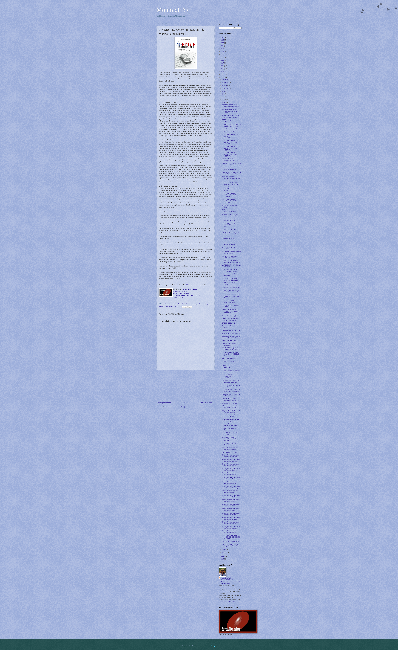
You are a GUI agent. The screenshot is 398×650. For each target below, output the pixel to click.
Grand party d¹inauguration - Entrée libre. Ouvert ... (230, 257)
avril (223, 100)
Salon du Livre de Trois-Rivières (231, 129)
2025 (222, 40)
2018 (222, 60)
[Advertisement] (185, 386)
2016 (222, 66)
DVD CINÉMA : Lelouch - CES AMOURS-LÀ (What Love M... (231, 296)
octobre (224, 85)
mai (223, 97)
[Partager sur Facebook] (189, 307)
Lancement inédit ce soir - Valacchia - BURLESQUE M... (230, 354)
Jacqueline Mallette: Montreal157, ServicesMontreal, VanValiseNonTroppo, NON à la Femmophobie (231, 580)
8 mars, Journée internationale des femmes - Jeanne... (231, 469)
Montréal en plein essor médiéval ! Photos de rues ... (231, 399)
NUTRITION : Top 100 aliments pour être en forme (231, 252)
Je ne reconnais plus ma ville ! (231, 333)
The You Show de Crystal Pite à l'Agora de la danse (231, 411)
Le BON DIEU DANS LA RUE (231, 132)
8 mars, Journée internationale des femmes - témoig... (231, 460)
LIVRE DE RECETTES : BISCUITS (229, 433)
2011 (222, 556)
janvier (224, 552)
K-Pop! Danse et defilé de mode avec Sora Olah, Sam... (231, 406)
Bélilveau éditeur (191, 285)
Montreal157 (173, 9)
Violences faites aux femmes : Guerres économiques (231, 424)
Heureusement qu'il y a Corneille (231, 330)
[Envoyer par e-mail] (183, 307)
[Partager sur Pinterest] (191, 307)
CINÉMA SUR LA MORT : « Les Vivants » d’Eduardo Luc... (231, 164)
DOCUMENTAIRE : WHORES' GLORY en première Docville (231, 306)
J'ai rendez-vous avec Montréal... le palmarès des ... (231, 178)
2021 (222, 51)
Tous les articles (178, 297)
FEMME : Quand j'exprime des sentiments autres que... (231, 371)
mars (224, 102)
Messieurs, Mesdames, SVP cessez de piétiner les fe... (231, 381)
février (224, 549)
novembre (225, 82)
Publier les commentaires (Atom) (175, 407)
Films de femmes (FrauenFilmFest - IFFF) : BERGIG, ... (230, 376)
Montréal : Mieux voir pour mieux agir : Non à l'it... (230, 215)
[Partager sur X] (187, 307)
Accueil (185, 403)
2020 (222, 54)
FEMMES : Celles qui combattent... (228, 362)
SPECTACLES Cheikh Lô (229, 358)
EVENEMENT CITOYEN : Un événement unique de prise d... (231, 233)
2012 (222, 77)
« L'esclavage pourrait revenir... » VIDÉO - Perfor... (231, 415)
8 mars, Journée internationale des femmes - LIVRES (231, 518)
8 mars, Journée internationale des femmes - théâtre (231, 513)
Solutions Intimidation (180, 291)
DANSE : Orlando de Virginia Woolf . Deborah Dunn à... (230, 291)
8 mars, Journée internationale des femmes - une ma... (231, 455)
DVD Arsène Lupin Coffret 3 (230, 541)
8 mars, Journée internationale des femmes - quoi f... (231, 500)
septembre (225, 88)
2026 (222, 37)
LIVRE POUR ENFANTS (229, 452)
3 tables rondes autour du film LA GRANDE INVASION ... (231, 116)
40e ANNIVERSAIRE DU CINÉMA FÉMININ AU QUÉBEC (229, 438)
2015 (222, 68)
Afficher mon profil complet (227, 602)
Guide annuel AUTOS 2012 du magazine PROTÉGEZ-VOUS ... (231, 184)
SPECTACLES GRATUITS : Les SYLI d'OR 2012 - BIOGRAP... (230, 136)
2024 (222, 43)
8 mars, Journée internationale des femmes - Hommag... (231, 487)
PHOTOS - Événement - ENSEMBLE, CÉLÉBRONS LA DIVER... (231, 537)
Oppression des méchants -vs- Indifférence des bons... (231, 219)
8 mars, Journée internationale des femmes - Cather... (231, 496)
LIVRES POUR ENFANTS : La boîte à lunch (231, 265)
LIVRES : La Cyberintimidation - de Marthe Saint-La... (231, 243)
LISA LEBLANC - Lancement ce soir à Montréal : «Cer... (231, 125)
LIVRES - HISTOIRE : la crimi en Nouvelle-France (231, 301)
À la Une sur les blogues (181, 293)
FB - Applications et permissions (228, 239)
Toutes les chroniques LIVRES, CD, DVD (187, 295)
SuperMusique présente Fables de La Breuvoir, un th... (231, 173)
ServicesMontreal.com (189, 289)
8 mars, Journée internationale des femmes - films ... (231, 509)
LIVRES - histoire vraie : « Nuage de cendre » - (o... (230, 545)
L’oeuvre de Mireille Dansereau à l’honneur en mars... (231, 395)
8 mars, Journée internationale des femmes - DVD (231, 491)
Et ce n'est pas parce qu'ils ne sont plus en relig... (231, 386)
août (223, 91)
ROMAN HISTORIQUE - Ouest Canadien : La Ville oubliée (231, 348)
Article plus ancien (207, 403)
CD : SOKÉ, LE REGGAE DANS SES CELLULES (230, 279)
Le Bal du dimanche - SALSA (231, 287)
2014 (222, 71)
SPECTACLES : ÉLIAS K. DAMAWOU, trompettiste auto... (230, 225)
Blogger (213, 646)
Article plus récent (164, 403)
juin (223, 94)
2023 (222, 46)
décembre (225, 79)
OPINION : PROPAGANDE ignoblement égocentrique (230, 105)
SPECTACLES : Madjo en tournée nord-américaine (230, 159)
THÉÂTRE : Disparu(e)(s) (229, 316)
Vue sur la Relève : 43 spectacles (228, 274)
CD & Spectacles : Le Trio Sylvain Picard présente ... (231, 270)
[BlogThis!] (185, 307)
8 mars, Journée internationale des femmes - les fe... (231, 482)
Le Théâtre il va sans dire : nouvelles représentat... (230, 168)
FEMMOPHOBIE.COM (229, 229)
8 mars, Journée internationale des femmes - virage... (231, 448)
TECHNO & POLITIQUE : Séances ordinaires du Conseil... (229, 111)
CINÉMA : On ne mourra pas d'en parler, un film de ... (230, 319)
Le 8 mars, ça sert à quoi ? (230, 403)
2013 (222, 74)
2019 (222, 57)
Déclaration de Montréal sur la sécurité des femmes (231, 210)
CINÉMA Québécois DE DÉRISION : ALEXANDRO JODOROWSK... (231, 311)
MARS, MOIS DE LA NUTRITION (228, 248)
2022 (222, 48)
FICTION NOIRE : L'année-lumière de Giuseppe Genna (231, 261)
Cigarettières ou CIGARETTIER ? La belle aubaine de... (231, 336)
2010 (222, 559)
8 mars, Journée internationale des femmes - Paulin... (231, 504)
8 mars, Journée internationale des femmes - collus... (231, 527)
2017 (222, 63)
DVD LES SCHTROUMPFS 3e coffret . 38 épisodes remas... (231, 390)
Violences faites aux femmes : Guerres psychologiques (231, 420)
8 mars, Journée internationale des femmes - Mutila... (231, 478)
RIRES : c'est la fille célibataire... (228, 366)
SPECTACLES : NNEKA (229, 323)
